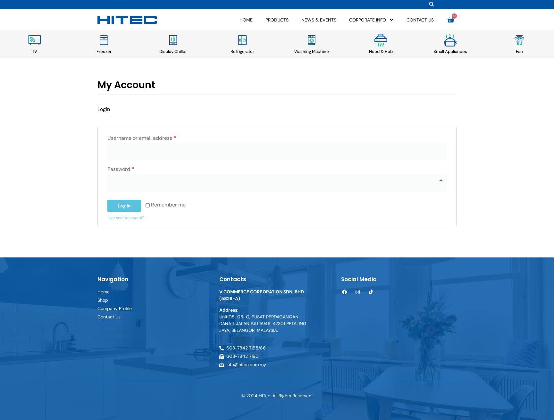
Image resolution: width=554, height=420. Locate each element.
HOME (246, 20)
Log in (124, 206)
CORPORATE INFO (367, 20)
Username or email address (141, 138)
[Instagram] (357, 292)
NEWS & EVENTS (318, 20)
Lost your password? (125, 217)
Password (120, 169)
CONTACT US (420, 20)
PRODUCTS (277, 20)
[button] (431, 4)
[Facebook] (344, 292)
